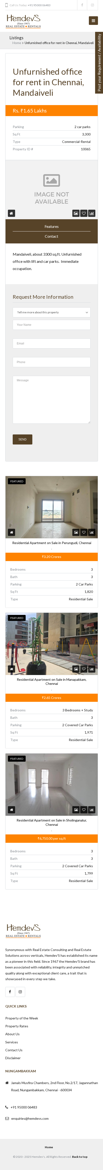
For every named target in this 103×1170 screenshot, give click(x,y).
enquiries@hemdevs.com (30, 1118)
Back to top (79, 1157)
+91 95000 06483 (39, 5)
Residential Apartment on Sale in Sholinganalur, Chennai (52, 822)
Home (16, 43)
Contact (51, 236)
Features (52, 226)
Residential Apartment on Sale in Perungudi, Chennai (51, 543)
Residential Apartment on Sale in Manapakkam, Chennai (51, 681)
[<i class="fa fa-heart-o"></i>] (84, 213)
